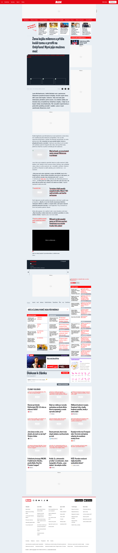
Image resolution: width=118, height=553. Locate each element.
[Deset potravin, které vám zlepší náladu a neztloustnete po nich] (86, 333)
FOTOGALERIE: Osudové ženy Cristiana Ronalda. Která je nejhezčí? (53, 326)
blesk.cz (61, 322)
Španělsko (55, 302)
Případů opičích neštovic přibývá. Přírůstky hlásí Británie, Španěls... (32, 340)
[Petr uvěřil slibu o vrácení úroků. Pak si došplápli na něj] (42, 347)
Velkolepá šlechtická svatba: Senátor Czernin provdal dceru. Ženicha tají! (53, 320)
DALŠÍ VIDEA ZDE (64, 355)
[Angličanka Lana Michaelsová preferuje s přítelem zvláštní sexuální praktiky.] (48, 57)
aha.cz (83, 307)
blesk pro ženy (62, 343)
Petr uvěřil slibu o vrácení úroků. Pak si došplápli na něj (32, 346)
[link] (33, 500)
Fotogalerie (33, 261)
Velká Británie (48, 302)
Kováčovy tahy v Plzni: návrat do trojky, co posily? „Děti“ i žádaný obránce (53, 347)
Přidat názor (65, 373)
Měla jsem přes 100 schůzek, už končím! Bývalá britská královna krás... (32, 333)
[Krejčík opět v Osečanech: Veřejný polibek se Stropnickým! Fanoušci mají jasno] (86, 292)
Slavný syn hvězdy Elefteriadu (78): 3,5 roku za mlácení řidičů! (75, 305)
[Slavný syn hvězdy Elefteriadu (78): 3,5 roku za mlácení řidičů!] (86, 305)
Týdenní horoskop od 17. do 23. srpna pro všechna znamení (75, 346)
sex (63, 302)
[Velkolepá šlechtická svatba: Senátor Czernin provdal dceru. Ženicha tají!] (64, 320)
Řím (60, 302)
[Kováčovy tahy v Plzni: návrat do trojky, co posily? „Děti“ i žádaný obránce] (64, 347)
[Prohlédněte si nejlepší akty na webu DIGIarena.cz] (80, 280)
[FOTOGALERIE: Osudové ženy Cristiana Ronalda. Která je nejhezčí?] (64, 327)
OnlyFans (67, 302)
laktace (41, 302)
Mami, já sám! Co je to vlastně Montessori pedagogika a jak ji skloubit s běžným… (75, 326)
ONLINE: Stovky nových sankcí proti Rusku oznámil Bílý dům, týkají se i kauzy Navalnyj (43, 31)
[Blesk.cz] (58, 2)
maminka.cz (84, 355)
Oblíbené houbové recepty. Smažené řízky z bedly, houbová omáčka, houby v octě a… (75, 353)
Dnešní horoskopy (75, 359)
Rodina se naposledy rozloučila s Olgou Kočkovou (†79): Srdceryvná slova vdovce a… (86, 31)
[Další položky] (94, 20)
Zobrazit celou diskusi (63, 384)
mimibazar (84, 328)
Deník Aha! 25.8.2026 (75, 317)
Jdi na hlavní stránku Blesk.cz (78, 37)
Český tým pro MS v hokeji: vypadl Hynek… (84, 42)
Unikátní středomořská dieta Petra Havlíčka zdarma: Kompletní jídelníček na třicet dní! (75, 32)
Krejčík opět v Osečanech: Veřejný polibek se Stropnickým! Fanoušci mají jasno (75, 291)
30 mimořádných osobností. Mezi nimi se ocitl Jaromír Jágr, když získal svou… (53, 333)
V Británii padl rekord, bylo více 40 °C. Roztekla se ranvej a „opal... (32, 320)
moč (38, 302)
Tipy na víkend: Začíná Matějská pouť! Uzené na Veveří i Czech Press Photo (64, 31)
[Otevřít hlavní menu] (2, 2)
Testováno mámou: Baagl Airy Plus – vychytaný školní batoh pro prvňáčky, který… (75, 339)
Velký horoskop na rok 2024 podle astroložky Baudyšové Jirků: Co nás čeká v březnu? (53, 31)
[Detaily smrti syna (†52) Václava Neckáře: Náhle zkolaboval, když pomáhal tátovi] (86, 298)
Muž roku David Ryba (53, 358)
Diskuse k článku (37, 373)
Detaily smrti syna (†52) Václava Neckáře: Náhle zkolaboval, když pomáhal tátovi (75, 298)
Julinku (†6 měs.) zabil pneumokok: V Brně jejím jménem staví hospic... (32, 326)
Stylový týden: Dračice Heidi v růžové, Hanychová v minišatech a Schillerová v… (53, 340)
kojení (33, 302)
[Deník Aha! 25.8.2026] (86, 319)
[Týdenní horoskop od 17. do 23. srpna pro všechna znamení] (86, 346)
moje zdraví (84, 335)
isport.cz (61, 349)
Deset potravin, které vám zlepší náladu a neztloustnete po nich (75, 332)
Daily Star (43, 179)
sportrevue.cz (62, 329)
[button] (78, 500)
